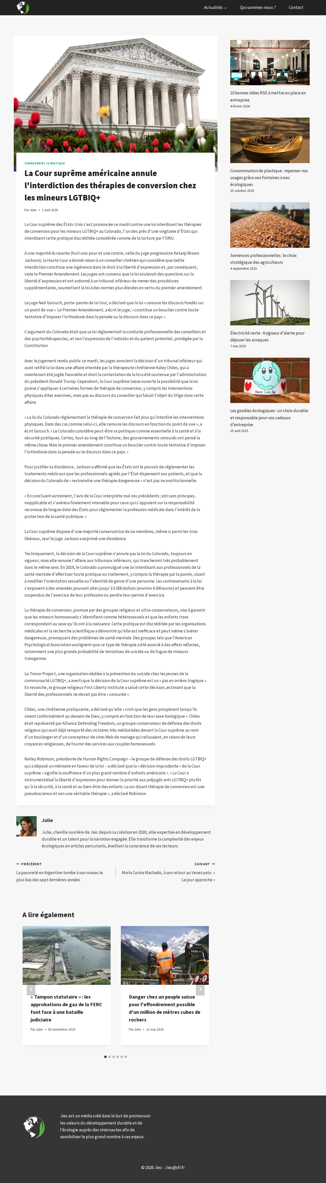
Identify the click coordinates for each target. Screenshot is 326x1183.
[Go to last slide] (31, 989)
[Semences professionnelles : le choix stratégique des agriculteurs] (270, 225)
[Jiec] (23, 7)
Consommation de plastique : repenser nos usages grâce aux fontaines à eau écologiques (269, 177)
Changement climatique (44, 163)
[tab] (105, 1057)
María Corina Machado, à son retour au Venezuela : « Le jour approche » (168, 872)
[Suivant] (200, 989)
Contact (296, 7)
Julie (47, 820)
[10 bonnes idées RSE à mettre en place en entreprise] (270, 62)
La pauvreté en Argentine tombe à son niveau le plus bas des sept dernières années (59, 872)
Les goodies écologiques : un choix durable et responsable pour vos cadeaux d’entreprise (269, 417)
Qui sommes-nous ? (258, 7)
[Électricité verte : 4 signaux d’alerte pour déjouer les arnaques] (270, 302)
